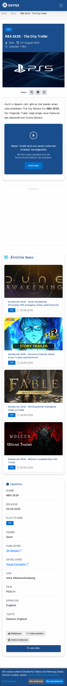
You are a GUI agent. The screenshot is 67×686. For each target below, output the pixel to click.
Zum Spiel (34, 648)
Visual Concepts (16, 564)
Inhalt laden (33, 165)
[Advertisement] (33, 217)
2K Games (12, 550)
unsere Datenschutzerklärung (43, 675)
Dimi (11, 42)
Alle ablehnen (36, 681)
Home (4, 13)
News (13, 13)
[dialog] (33, 677)
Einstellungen (9, 681)
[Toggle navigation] (61, 5)
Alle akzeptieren (54, 681)
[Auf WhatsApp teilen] (44, 92)
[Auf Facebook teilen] (38, 92)
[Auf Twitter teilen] (31, 92)
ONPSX (13, 5)
